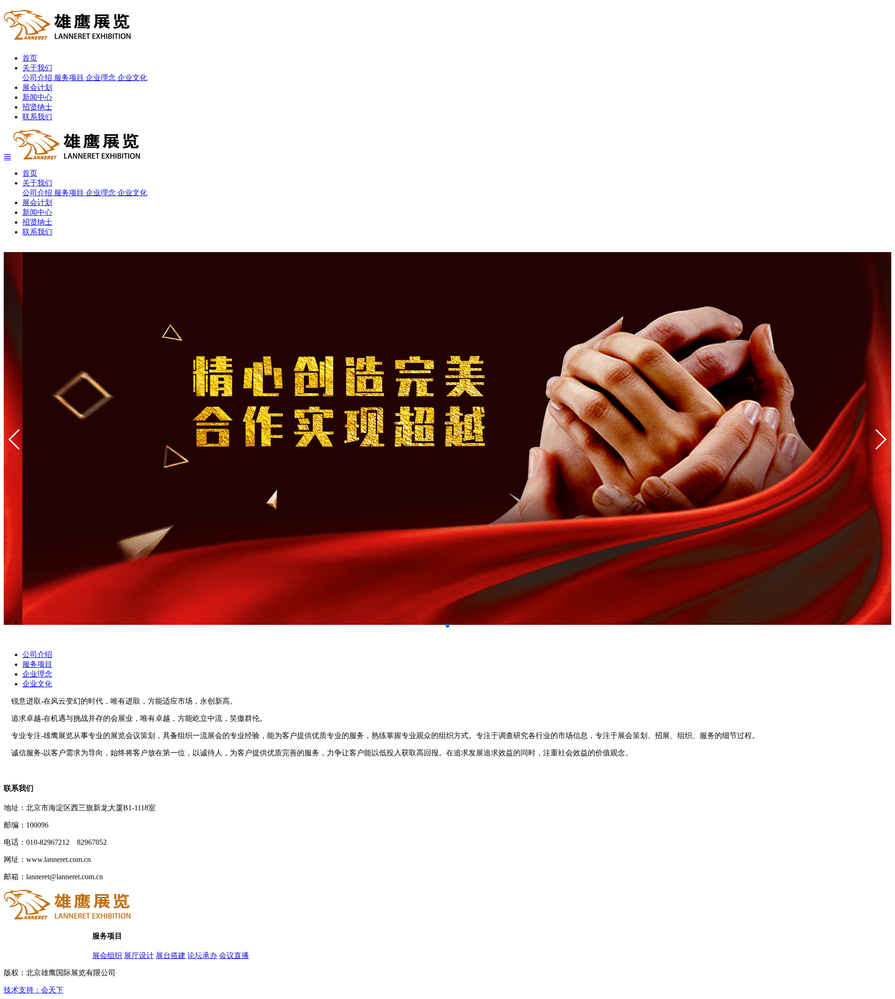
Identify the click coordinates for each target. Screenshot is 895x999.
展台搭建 (171, 955)
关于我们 (37, 68)
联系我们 (37, 117)
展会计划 (37, 87)
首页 (29, 58)
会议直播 (234, 955)
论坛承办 (202, 955)
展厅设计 (139, 955)
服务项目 (70, 78)
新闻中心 (37, 97)
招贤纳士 (37, 107)
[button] (880, 439)
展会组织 (107, 955)
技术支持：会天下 (33, 990)
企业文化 (132, 78)
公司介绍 (38, 78)
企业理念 (101, 78)
